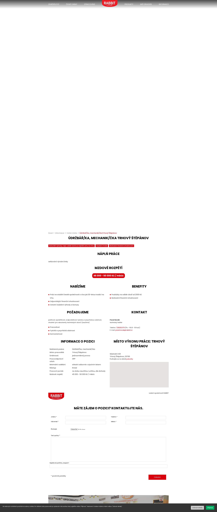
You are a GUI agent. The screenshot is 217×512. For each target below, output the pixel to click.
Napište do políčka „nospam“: (59, 463)
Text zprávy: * (55, 435)
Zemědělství (53, 4)
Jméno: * (54, 417)
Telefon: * (114, 417)
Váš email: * (55, 422)
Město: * (113, 422)
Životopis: (54, 429)
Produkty (129, 4)
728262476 (120, 327)
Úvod (50, 233)
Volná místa (72, 233)
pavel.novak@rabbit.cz (123, 330)
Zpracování (89, 4)
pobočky (129, 359)
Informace (164, 4)
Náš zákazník (146, 4)
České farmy (71, 4)
